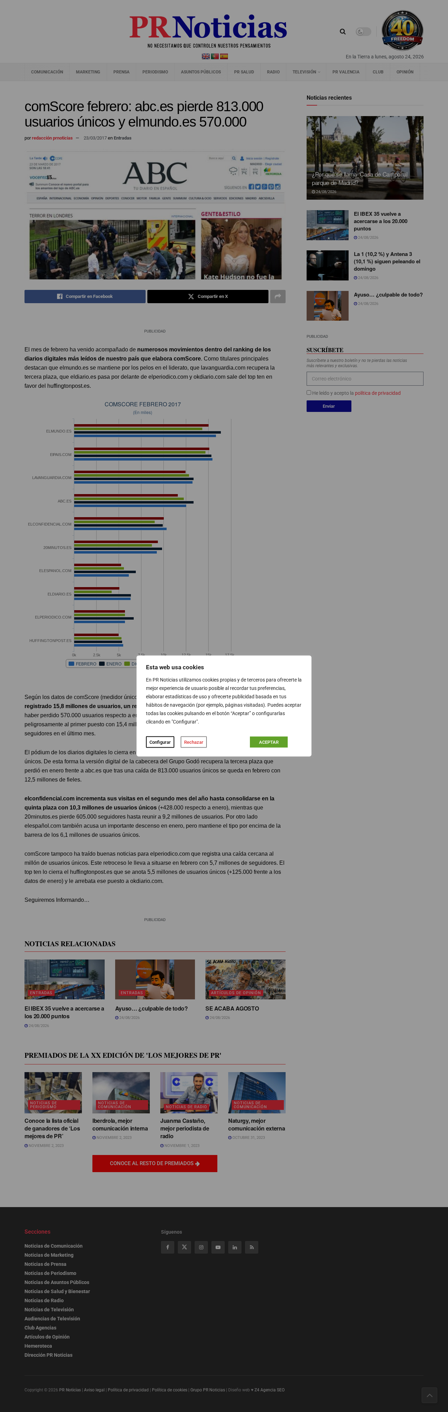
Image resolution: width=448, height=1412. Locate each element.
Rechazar (193, 742)
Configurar (160, 742)
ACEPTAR (269, 742)
